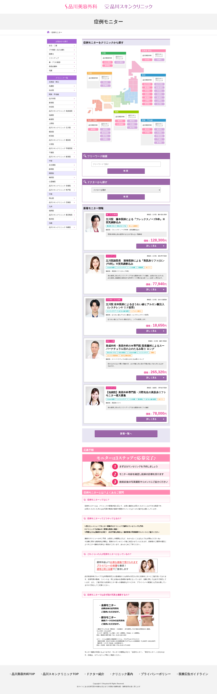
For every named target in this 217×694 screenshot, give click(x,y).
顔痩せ (51, 54)
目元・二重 (53, 46)
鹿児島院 (105, 133)
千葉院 (51, 152)
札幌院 (51, 86)
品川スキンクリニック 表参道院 (60, 111)
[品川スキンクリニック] (128, 7)
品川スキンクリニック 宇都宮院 (60, 148)
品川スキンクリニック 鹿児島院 (60, 215)
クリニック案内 (122, 674)
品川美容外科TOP (23, 674)
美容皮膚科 (53, 66)
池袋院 (51, 115)
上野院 (51, 123)
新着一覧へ (126, 433)
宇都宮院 (159, 136)
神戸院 (132, 127)
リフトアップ (54, 58)
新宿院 (51, 103)
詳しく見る (151, 246)
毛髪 (50, 71)
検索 (126, 171)
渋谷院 (51, 107)
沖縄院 (105, 139)
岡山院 (51, 198)
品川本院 (52, 98)
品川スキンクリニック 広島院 (60, 202)
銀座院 (51, 119)
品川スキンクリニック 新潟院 (60, 157)
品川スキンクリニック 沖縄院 (60, 227)
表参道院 (159, 87)
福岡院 (51, 211)
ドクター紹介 (95, 674)
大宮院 (51, 144)
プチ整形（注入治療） (57, 50)
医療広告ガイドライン (193, 674)
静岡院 (51, 169)
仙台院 (51, 90)
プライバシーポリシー (156, 674)
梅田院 (51, 177)
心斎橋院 (52, 182)
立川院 (159, 104)
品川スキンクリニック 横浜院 (60, 140)
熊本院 (51, 219)
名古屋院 (52, 165)
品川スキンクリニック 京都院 (60, 186)
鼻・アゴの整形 (54, 62)
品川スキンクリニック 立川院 (60, 128)
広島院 (105, 85)
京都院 (132, 124)
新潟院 (159, 143)
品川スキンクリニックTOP (61, 674)
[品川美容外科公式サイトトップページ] (81, 7)
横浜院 (51, 132)
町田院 (51, 136)
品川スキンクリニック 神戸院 (60, 190)
